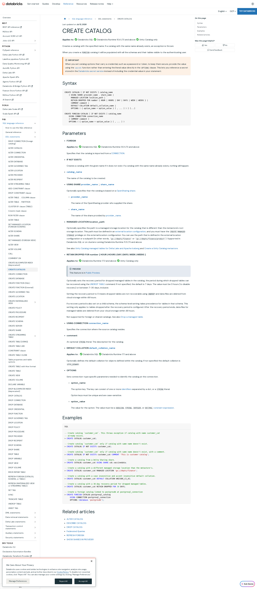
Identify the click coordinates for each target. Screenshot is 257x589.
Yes (205, 45)
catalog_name (74, 172)
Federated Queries (76, 531)
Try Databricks (247, 11)
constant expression (164, 407)
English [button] (221, 11)
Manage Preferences (18, 581)
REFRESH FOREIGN (75, 535)
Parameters (202, 27)
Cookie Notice (63, 572)
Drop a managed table (132, 316)
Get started (33, 3)
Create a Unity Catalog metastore (161, 248)
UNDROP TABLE (97, 284)
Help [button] (109, 3)
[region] (49, 572)
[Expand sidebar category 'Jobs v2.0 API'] (35, 41)
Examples (201, 31)
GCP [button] (232, 11)
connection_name (98, 323)
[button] (21, 132)
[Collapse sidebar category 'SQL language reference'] (35, 123)
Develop (56, 3)
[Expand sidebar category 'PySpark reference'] (35, 50)
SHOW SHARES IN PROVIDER (80, 539)
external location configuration (130, 231)
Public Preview (93, 272)
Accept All (83, 581)
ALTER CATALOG (75, 519)
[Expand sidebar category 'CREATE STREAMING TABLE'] (35, 336)
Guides (45, 3)
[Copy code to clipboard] (187, 92)
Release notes (97, 3)
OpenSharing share (126, 190)
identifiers (126, 389)
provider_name (89, 184)
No (226, 45)
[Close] (92, 561)
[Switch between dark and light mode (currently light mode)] (253, 4)
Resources (82, 3)
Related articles (203, 35)
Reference (68, 3)
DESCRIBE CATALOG (76, 523)
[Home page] (64, 19)
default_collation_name (102, 348)
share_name (107, 184)
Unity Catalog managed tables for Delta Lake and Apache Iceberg (107, 248)
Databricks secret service (91, 71)
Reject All (63, 581)
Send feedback (216, 50)
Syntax (200, 23)
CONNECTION (117, 153)
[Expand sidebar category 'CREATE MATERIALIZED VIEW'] (35, 302)
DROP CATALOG (74, 527)
